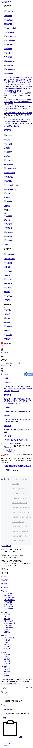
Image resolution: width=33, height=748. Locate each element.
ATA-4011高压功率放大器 (19, 503)
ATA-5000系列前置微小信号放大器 (15, 108)
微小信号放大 (27, 399)
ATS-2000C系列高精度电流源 (13, 119)
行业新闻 (13, 429)
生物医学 (11, 403)
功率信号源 (25, 388)
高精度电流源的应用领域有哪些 (21, 536)
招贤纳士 (13, 440)
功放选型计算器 (9, 419)
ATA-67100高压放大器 (18, 512)
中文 (2, 352)
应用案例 (20, 429)
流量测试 (15, 517)
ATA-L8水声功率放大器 (9, 451)
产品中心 (4, 591)
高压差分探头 (24, 479)
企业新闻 (7, 429)
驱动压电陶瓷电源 (24, 507)
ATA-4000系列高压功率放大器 (17, 84)
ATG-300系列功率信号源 (18, 115)
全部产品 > (18, 91)
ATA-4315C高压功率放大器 (9, 450)
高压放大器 (15, 386)
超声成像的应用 (26, 498)
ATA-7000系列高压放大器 (19, 95)
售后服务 (11, 421)
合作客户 (20, 440)
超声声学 (7, 399)
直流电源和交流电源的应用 (20, 531)
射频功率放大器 (9, 600)
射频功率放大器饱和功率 (19, 488)
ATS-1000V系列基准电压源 (13, 124)
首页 (4, 443)
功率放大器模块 (25, 386)
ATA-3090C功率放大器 (8, 449)
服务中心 (4, 635)
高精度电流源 (8, 606)
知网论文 (7, 663)
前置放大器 (17, 388)
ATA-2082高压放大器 (8, 447)
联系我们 (26, 440)
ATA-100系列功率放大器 (12, 78)
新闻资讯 (4, 652)
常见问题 (24, 419)
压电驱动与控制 (9, 401)
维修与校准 (8, 644)
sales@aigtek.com (14, 557)
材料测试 (20, 399)
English (6, 352)
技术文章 (26, 429)
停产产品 (17, 421)
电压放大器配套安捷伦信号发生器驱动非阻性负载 (17, 466)
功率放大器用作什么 (25, 517)
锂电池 (26, 526)
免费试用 (18, 419)
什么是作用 (15, 479)
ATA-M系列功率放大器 (19, 89)
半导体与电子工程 (10, 627)
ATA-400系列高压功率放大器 (18, 80)
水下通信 (13, 399)
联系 (28, 512)
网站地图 (29, 687)
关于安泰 (4, 667)
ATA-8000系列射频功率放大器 (14, 106)
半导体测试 (15, 484)
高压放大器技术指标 (18, 522)
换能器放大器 (16, 498)
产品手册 (7, 411)
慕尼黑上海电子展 (17, 526)
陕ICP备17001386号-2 (23, 681)
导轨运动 (15, 507)
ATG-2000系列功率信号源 (12, 113)
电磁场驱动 (18, 401)
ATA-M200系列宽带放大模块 (13, 99)
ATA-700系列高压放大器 (12, 93)
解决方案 (4, 612)
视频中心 (29, 411)
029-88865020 (7, 696)
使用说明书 (14, 411)
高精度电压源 (15, 391)
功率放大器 (8, 386)
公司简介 (7, 440)
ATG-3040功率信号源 (18, 493)
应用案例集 (22, 411)
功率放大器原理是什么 (18, 541)
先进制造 (17, 403)
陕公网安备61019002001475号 (10, 684)
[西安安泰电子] (6, 2)
